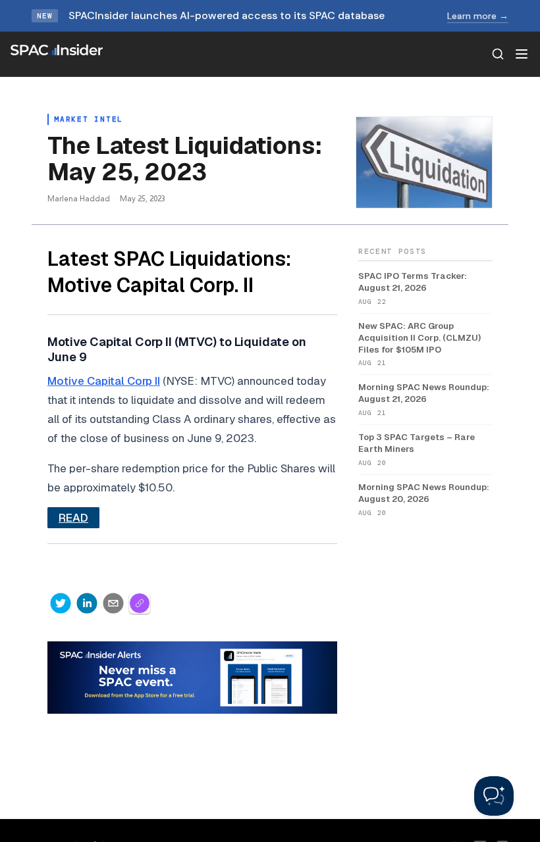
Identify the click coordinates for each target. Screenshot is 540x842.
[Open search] (497, 54)
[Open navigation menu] (521, 54)
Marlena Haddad (78, 198)
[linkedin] (86, 603)
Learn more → (477, 16)
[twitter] (60, 603)
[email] (113, 603)
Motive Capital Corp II (103, 381)
